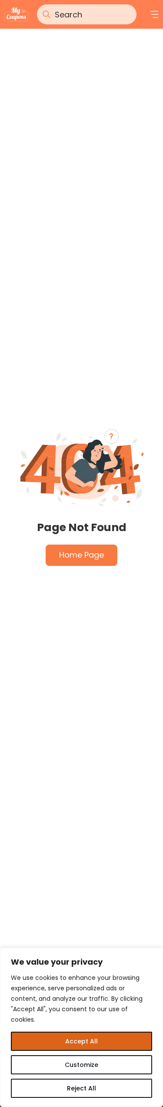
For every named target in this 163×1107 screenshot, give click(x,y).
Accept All (81, 1041)
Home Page (81, 554)
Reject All (81, 1088)
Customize (81, 1064)
